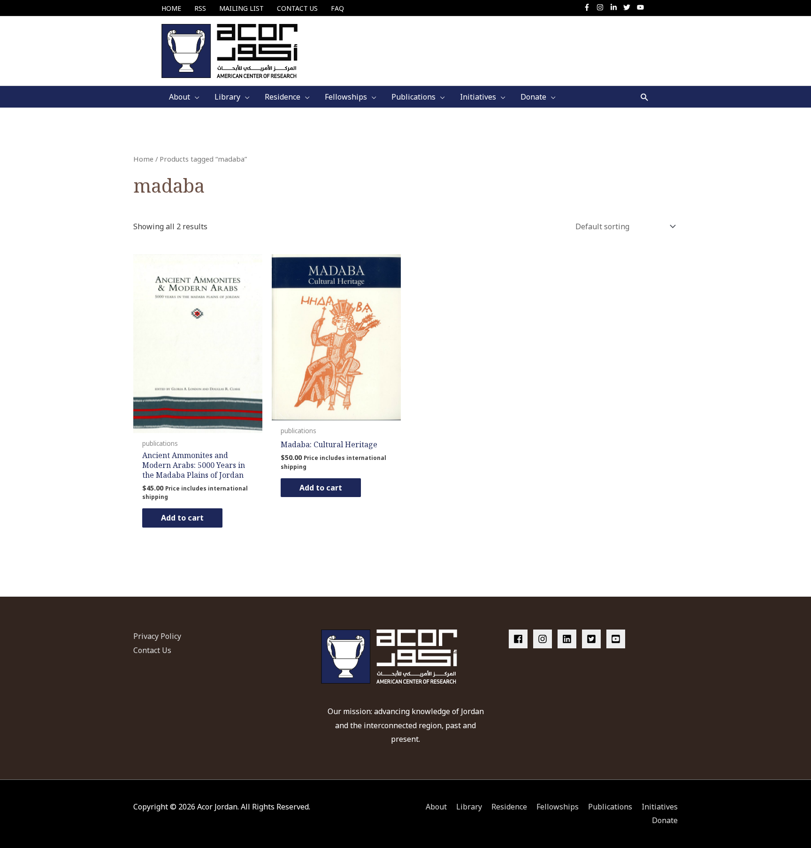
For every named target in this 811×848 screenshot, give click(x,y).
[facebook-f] (589, 7)
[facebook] (520, 639)
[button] (645, 97)
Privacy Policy (157, 636)
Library (469, 806)
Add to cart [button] (182, 518)
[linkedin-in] (616, 7)
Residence (509, 806)
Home (143, 158)
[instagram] (602, 7)
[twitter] (629, 7)
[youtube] (641, 7)
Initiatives (660, 806)
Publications (610, 806)
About (436, 806)
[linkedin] (569, 639)
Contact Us (152, 650)
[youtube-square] (617, 639)
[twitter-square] (593, 639)
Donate (665, 820)
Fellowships (557, 806)
